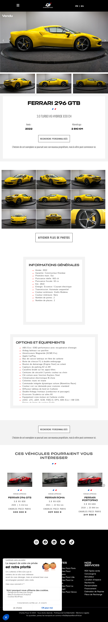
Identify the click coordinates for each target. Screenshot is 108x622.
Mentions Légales (82, 613)
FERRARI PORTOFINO (90, 499)
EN (82, 6)
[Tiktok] (71, 542)
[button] (17, 5)
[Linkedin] (54, 542)
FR (77, 6)
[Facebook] (45, 542)
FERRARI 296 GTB (54, 103)
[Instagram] (36, 542)
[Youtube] (63, 542)
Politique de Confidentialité (64, 613)
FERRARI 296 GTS (19, 497)
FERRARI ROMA (55, 497)
